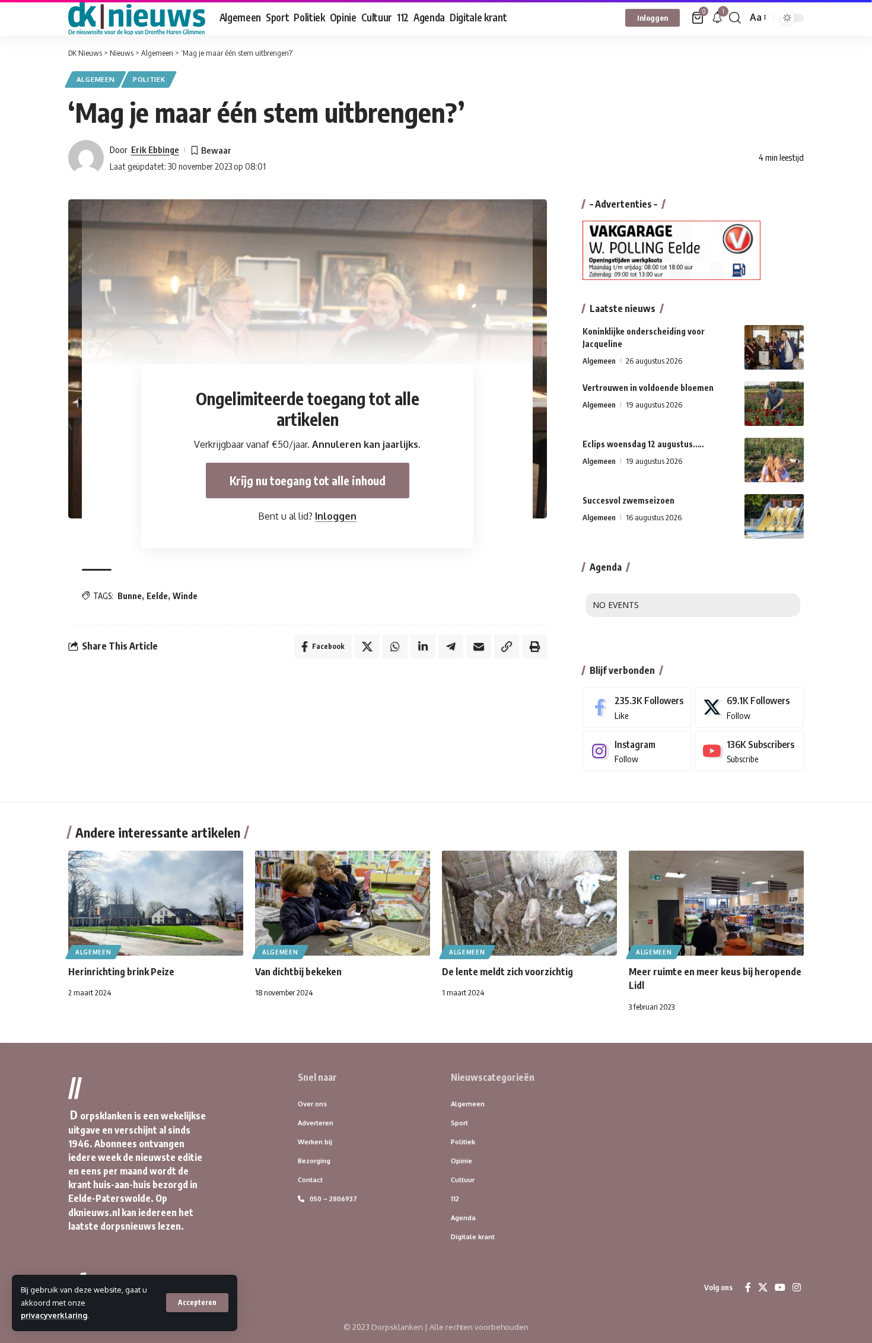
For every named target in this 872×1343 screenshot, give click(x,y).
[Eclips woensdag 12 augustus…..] (774, 460)
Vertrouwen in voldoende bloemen (648, 388)
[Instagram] (637, 751)
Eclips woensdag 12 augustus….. (643, 444)
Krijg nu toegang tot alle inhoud (308, 480)
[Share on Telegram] (450, 646)
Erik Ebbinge (155, 149)
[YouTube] (780, 1288)
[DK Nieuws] (136, 18)
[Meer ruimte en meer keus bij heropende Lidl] (716, 903)
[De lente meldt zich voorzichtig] (529, 903)
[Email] (478, 646)
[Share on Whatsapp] (395, 646)
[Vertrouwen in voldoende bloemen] (774, 403)
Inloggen (336, 516)
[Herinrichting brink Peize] (155, 903)
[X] (749, 707)
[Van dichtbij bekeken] (342, 903)
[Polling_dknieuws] (671, 250)
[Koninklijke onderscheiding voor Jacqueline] (774, 347)
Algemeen (96, 79)
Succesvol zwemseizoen (628, 500)
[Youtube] (749, 751)
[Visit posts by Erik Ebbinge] (86, 158)
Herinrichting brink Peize (121, 972)
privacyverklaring (54, 1315)
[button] (197, 1302)
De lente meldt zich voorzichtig (507, 972)
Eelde (157, 596)
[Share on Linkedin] (422, 646)
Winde (185, 596)
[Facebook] (637, 707)
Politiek (149, 79)
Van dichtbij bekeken (298, 972)
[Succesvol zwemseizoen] (774, 516)
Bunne (129, 596)
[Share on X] (367, 646)
